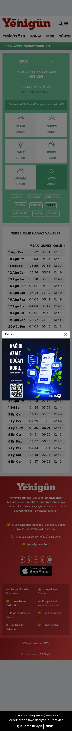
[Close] (65, 334)
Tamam (49, 726)
